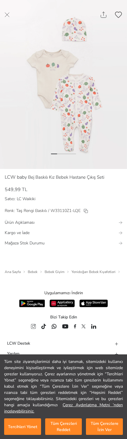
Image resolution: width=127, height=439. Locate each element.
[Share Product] (104, 15)
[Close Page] (7, 14)
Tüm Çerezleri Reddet (64, 427)
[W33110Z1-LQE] (86, 211)
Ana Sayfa (13, 271)
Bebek (33, 271)
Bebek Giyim (54, 271)
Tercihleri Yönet (22, 427)
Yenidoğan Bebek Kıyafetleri (93, 271)
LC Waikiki (26, 199)
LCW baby (16, 177)
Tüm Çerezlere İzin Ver (104, 427)
